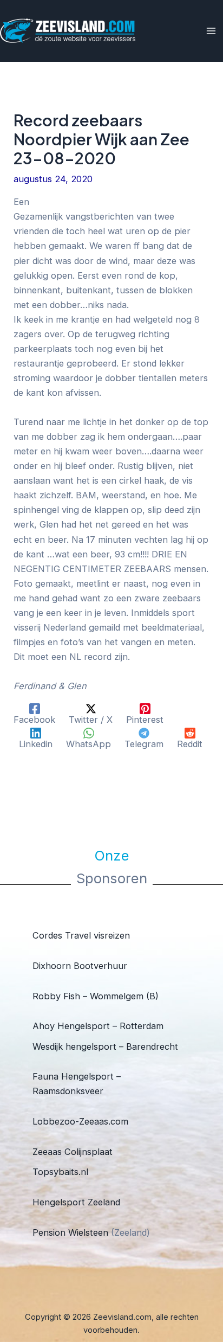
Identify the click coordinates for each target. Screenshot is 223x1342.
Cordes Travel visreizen (81, 935)
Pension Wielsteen (70, 1232)
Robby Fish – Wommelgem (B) (95, 996)
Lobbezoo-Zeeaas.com (80, 1121)
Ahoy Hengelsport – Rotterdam (97, 1025)
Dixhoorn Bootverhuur (79, 965)
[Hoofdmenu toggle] (211, 31)
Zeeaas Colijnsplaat (72, 1151)
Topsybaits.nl (60, 1171)
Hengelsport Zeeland (76, 1202)
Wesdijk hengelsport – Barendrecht (105, 1046)
